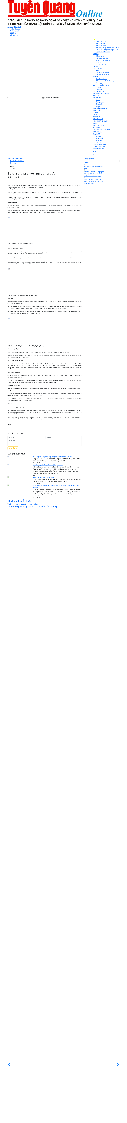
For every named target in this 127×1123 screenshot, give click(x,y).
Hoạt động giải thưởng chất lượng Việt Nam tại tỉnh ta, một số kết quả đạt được (94, 181)
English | (11, 27)
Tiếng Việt (17, 27)
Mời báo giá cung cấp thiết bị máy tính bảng (32, 506)
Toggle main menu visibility (49, 98)
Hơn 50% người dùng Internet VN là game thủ (48, 465)
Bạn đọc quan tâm (89, 159)
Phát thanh (15, 31)
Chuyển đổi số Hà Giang (17, 161)
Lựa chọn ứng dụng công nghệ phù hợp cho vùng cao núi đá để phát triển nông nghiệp (94, 174)
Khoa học (13, 163)
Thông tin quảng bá (19, 500)
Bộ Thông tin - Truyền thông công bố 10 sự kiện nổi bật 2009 (52, 457)
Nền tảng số (14, 35)
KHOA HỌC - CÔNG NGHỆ (15, 159)
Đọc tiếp (86, 163)
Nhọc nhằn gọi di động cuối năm (43, 477)
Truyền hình (16, 29)
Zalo (13, 169)
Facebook (13, 166)
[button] (106, 151)
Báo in (14, 33)
